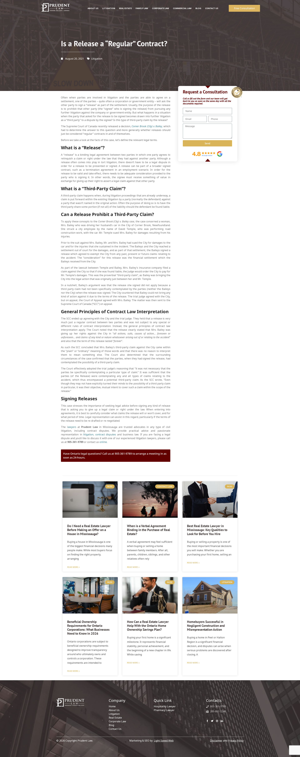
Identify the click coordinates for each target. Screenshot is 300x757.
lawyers (71, 427)
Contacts (214, 700)
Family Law (142, 8)
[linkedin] (222, 721)
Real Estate (125, 8)
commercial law (182, 8)
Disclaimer (216, 740)
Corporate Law (160, 8)
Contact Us (211, 8)
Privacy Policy (236, 740)
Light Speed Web (164, 740)
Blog (198, 8)
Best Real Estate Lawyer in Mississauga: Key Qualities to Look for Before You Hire (207, 530)
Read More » (73, 567)
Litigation (108, 8)
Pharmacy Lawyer (164, 710)
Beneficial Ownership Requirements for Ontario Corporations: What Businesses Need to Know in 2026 (88, 628)
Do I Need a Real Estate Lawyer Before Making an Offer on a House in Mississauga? (88, 530)
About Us (93, 8)
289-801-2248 (217, 711)
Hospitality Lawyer (165, 706)
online (103, 442)
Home (112, 706)
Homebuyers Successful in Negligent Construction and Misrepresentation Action (206, 626)
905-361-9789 (217, 706)
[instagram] (217, 721)
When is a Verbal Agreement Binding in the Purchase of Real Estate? (148, 530)
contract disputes (105, 434)
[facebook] (207, 721)
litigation (88, 434)
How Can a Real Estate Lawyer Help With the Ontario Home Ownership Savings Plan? (148, 626)
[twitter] (212, 721)
